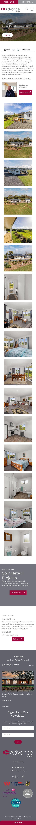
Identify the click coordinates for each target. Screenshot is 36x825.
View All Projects (16, 592)
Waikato (18, 660)
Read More (5, 706)
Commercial (27, 2)
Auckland (10, 660)
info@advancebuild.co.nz (10, 635)
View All (31, 665)
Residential (9, 2)
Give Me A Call (23, 92)
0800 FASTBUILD (18, 767)
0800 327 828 (6, 632)
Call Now (16, 639)
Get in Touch (18, 823)
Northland (25, 660)
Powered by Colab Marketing (18, 818)
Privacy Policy (27, 816)
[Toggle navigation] (32, 9)
